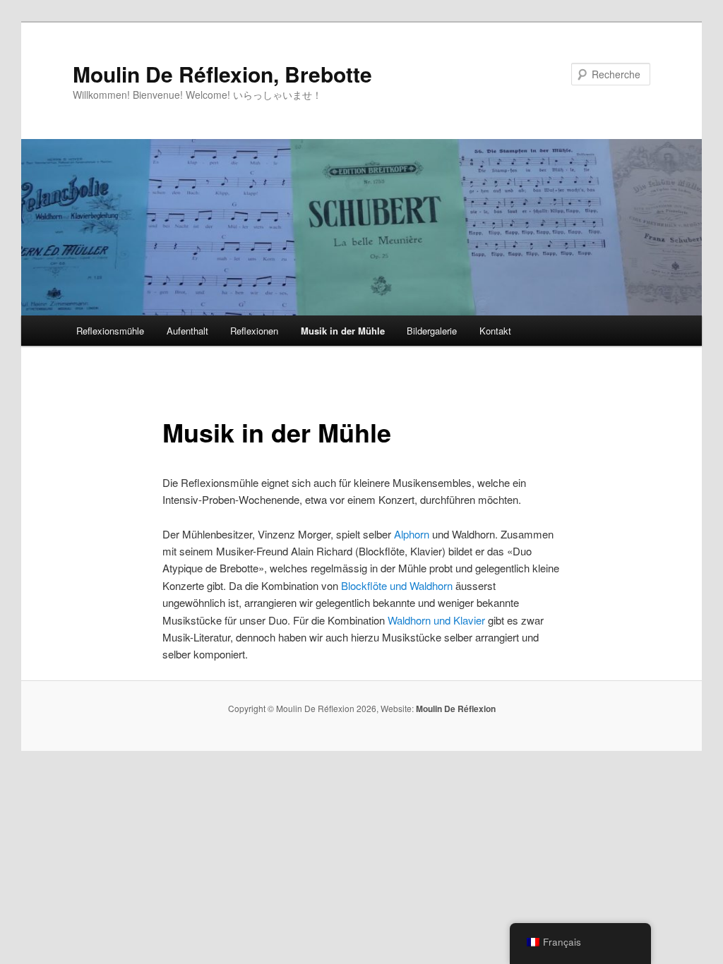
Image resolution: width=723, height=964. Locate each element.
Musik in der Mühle (343, 330)
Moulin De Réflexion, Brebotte (222, 74)
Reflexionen (254, 330)
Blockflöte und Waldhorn (397, 585)
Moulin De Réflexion (456, 708)
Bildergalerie (432, 330)
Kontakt (495, 330)
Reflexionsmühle (110, 330)
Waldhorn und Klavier (436, 620)
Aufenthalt (187, 330)
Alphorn (411, 533)
